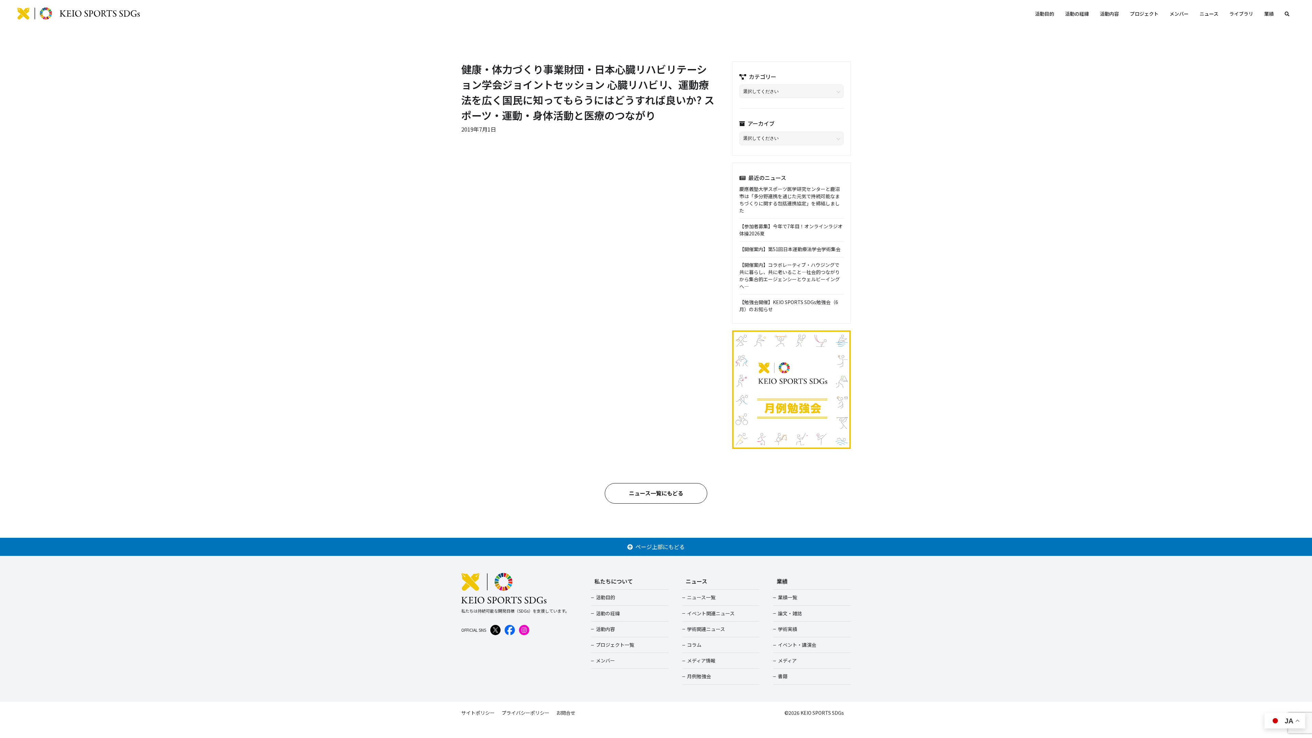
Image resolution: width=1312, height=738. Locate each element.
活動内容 (1109, 13)
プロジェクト (1144, 13)
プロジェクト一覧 (615, 644)
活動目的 (1044, 13)
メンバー (1179, 13)
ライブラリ (1241, 13)
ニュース (1209, 13)
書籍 (783, 676)
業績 (1269, 13)
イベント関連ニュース (711, 613)
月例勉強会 (699, 676)
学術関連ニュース (706, 629)
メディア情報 (701, 660)
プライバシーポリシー (525, 712)
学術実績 (787, 629)
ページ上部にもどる (659, 547)
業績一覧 (787, 597)
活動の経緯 (1077, 13)
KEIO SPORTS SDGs (78, 13)
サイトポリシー (478, 712)
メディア (787, 660)
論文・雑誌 (790, 613)
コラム (694, 644)
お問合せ (565, 712)
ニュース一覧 (701, 597)
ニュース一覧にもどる (656, 493)
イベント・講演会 (797, 644)
